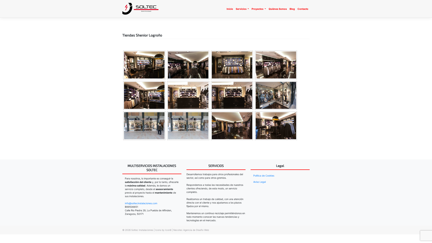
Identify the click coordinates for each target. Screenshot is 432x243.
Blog (292, 8)
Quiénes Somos (278, 8)
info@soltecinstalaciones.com (141, 203)
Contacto (303, 8)
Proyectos (258, 8)
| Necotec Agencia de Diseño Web (190, 230)
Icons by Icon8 (163, 230)
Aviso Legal (259, 181)
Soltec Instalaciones (142, 230)
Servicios (241, 8)
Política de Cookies (263, 175)
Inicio (230, 8)
